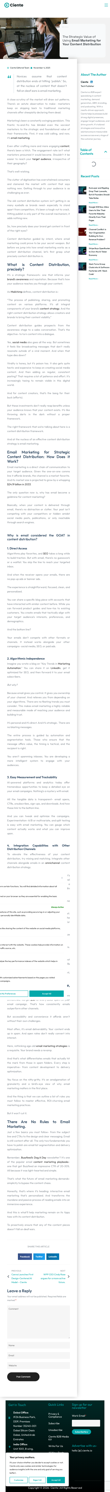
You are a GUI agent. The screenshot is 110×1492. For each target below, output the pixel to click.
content (64, 146)
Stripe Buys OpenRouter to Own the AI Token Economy (99, 251)
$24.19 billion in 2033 (19, 484)
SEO (45, 553)
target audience (41, 159)
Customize (18, 1480)
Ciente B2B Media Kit (58, 1438)
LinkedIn (55, 668)
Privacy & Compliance (55, 1415)
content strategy (49, 308)
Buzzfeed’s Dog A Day (33, 1157)
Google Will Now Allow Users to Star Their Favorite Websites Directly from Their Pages (99, 214)
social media (19, 342)
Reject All (37, 1480)
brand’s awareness (18, 279)
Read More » (93, 202)
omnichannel (52, 863)
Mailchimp (16, 291)
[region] (37, 1469)
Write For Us (55, 1446)
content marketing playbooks (51, 1162)
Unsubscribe (55, 1430)
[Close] (62, 878)
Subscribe (54, 1423)
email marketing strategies (51, 1046)
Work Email (79, 1415)
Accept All (55, 1480)
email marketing (20, 138)
